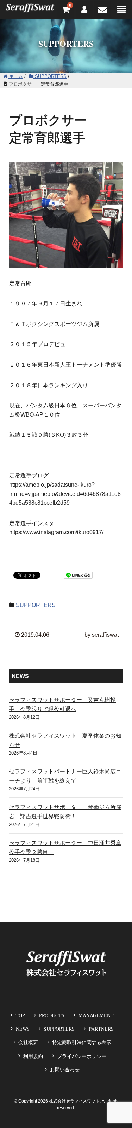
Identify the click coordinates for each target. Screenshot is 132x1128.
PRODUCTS (51, 1015)
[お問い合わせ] (102, 9)
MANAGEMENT (96, 1015)
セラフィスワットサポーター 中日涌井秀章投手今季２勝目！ (65, 847)
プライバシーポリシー (81, 1056)
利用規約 (33, 1056)
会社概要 (28, 1042)
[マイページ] (84, 9)
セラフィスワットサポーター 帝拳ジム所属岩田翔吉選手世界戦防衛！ (65, 811)
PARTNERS (101, 1028)
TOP (20, 1015)
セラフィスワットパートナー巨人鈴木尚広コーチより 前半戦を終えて (65, 776)
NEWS (23, 1028)
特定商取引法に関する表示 (81, 1042)
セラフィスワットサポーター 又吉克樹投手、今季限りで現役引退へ (62, 704)
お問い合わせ (65, 1069)
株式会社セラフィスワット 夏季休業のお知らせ (65, 740)
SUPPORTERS (36, 605)
